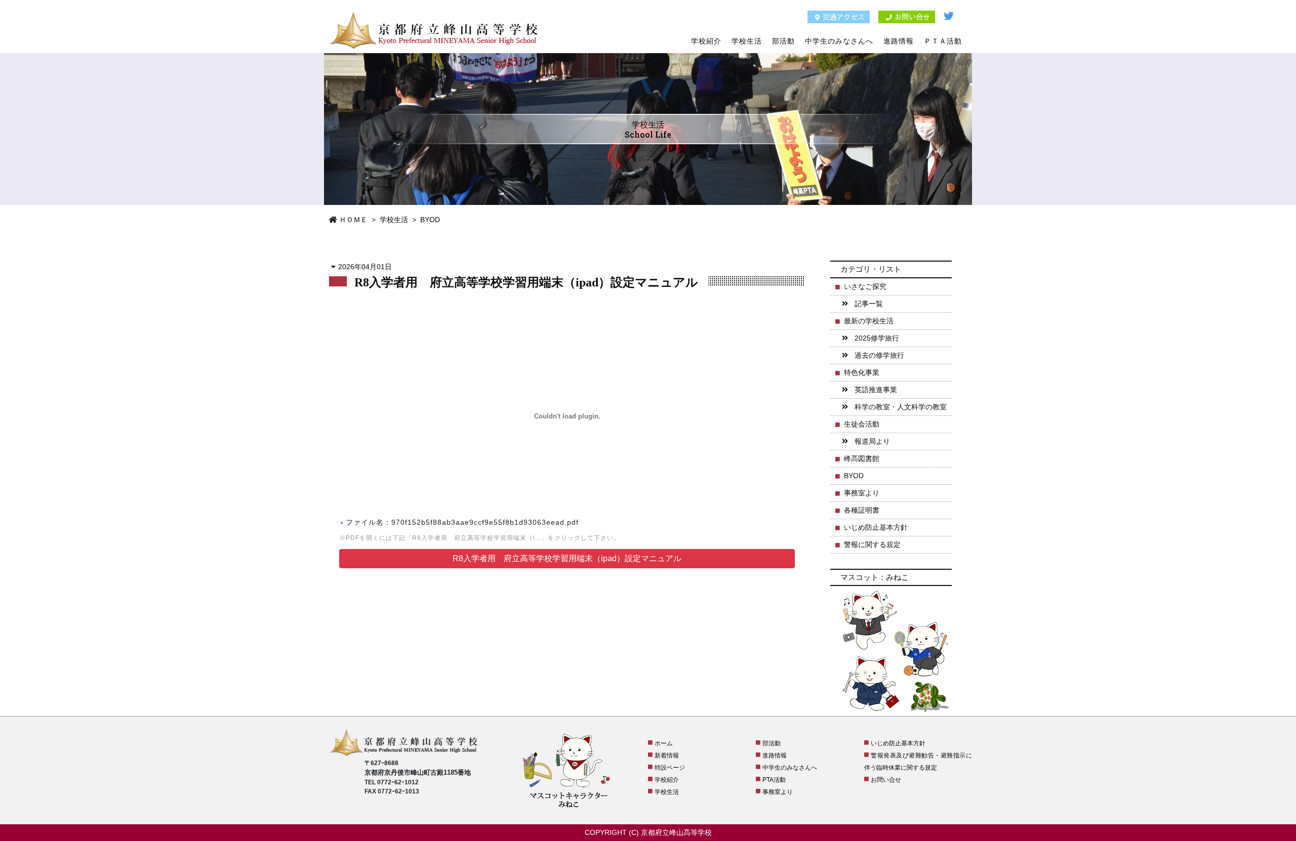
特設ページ (670, 767)
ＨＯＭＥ (352, 220)
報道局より (872, 441)
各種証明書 (861, 510)
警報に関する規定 (872, 544)
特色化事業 (861, 372)
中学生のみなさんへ (839, 41)
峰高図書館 (861, 458)
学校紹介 (706, 41)
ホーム (664, 743)
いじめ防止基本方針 (876, 527)
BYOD (430, 220)
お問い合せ (912, 17)
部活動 (783, 41)
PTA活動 (774, 779)
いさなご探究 (865, 286)
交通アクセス (843, 17)
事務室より (861, 493)
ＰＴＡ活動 (943, 41)
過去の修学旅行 (879, 355)
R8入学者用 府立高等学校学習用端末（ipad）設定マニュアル (567, 558)
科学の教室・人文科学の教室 (901, 407)
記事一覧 (869, 304)
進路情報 (898, 41)
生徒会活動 (861, 424)
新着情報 (667, 755)
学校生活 (747, 41)
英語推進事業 (876, 390)
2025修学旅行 (877, 338)
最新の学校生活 (869, 321)
